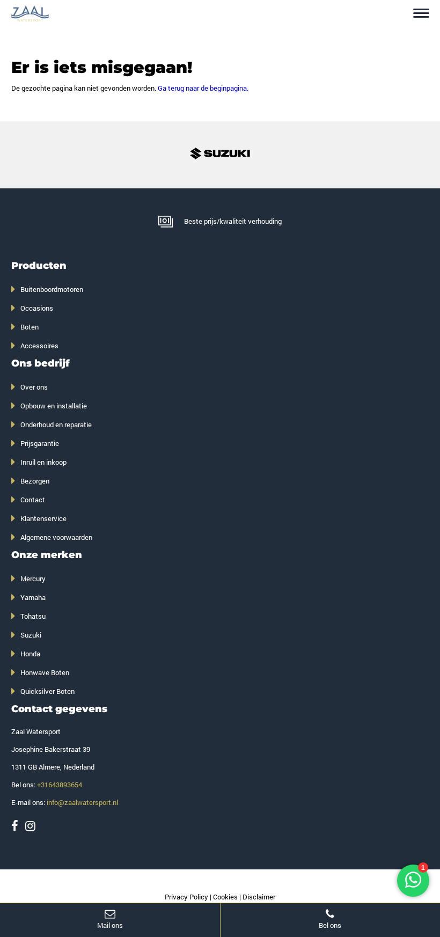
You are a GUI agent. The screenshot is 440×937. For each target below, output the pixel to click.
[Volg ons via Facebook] (14, 825)
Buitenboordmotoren (51, 289)
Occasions (36, 308)
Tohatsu (33, 616)
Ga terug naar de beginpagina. (203, 88)
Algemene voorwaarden (56, 537)
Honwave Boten (44, 672)
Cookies (225, 897)
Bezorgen (34, 481)
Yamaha (33, 597)
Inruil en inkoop (43, 462)
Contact (32, 499)
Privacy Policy (186, 897)
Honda (30, 653)
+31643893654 (59, 784)
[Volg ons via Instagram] (30, 825)
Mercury (33, 578)
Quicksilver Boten (47, 691)
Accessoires (39, 345)
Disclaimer (259, 897)
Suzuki (30, 635)
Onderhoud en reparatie (56, 424)
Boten (29, 327)
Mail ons (110, 925)
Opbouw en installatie (53, 406)
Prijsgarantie (39, 443)
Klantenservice (43, 518)
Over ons (34, 387)
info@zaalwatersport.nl (82, 802)
